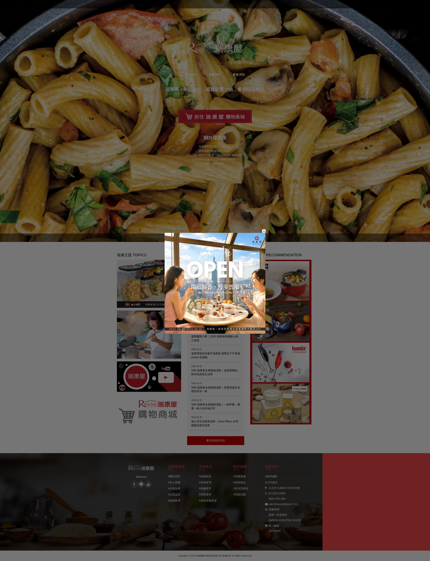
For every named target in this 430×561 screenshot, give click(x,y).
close (264, 231)
